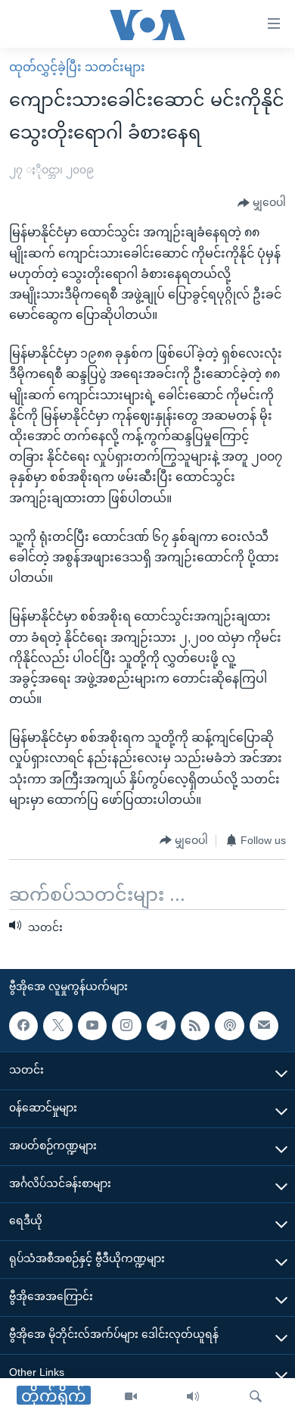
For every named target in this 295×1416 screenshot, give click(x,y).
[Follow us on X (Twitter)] (57, 1025)
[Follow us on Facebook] (23, 1025)
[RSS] (195, 1025)
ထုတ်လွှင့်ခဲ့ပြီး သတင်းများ (77, 67)
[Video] (131, 1397)
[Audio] (193, 1397)
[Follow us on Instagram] (126, 1025)
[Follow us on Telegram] (161, 1025)
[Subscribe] (264, 1025)
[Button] (262, 203)
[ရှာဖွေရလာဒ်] (255, 1397)
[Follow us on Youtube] (92, 1025)
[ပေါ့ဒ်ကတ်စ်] (229, 1025)
